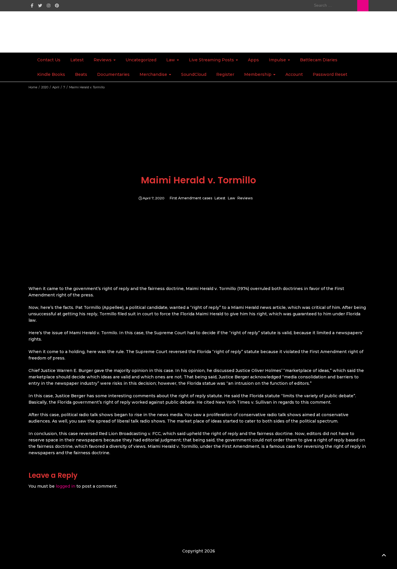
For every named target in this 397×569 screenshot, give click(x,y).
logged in (65, 486)
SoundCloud (193, 74)
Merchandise (154, 74)
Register (225, 74)
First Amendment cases (191, 198)
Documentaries (113, 74)
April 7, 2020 (153, 198)
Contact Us (48, 59)
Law (171, 59)
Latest (77, 59)
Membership (258, 74)
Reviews (103, 59)
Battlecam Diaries (318, 59)
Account (294, 74)
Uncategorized (141, 59)
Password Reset (330, 74)
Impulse (278, 59)
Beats (81, 74)
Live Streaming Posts (212, 59)
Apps (253, 59)
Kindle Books (51, 74)
